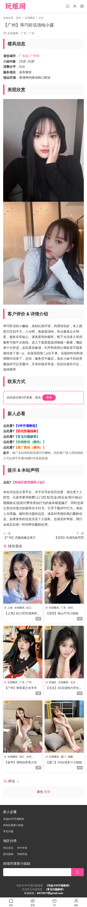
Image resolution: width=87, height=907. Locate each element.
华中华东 (22, 847)
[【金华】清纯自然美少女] (22, 726)
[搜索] (67, 6)
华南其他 (22, 854)
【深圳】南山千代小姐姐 (62, 613)
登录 (49, 397)
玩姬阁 (15, 6)
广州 (31, 33)
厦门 (63, 756)
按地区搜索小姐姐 (13, 825)
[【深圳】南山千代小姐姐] (64, 577)
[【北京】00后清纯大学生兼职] (64, 652)
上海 (9, 607)
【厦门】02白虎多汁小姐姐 (64, 762)
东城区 (52, 682)
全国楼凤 (12, 33)
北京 (72, 682)
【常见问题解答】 (27, 436)
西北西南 (8, 854)
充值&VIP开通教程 (13, 818)
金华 (28, 756)
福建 (70, 756)
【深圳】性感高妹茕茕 (69, 537)
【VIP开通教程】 (26, 426)
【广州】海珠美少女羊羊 (20, 688)
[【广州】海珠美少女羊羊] (22, 652)
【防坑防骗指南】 (27, 431)
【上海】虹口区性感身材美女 (22, 613)
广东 (23, 33)
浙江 (21, 756)
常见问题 (8, 831)
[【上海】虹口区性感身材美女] (22, 577)
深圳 (70, 607)
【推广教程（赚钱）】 (30, 447)
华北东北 (8, 847)
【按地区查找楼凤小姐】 (28, 482)
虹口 (28, 607)
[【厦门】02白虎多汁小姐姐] (64, 726)
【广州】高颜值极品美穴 (19, 537)
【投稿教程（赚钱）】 (30, 442)
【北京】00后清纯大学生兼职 (64, 688)
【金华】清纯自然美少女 (20, 762)
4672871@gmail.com (50, 893)
